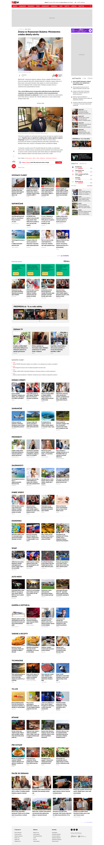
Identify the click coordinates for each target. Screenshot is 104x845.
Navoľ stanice (73, 185)
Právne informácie (18, 832)
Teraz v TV (74, 163)
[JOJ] (73, 170)
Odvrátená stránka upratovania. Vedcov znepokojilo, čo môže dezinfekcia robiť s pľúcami (61, 706)
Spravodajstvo (54, 832)
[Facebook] (72, 830)
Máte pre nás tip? (55, 841)
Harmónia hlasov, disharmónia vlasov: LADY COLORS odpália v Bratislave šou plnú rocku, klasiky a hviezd (62, 293)
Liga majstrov (58, 568)
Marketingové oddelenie (56, 839)
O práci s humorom (15, 626)
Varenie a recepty (20, 633)
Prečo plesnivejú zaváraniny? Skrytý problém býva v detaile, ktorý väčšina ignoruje (32, 761)
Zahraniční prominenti (31, 456)
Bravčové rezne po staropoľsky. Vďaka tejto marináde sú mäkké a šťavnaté (18, 650)
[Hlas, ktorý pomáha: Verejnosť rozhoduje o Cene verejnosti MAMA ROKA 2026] (33, 612)
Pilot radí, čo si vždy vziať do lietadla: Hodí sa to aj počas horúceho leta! (62, 480)
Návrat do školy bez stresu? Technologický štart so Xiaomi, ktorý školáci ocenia (61, 508)
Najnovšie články (18, 360)
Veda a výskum (44, 682)
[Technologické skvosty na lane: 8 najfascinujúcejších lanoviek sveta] (18, 473)
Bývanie (15, 717)
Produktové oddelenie (56, 834)
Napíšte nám (17, 839)
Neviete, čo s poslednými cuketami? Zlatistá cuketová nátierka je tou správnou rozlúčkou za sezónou (18, 761)
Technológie (17, 660)
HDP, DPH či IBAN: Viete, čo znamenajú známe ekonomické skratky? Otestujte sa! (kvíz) (18, 537)
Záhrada (42, 764)
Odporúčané (58, 682)
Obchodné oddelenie (56, 836)
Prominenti (31, 6)
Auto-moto (17, 577)
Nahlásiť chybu (21, 167)
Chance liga (43, 568)
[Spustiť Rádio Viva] (81, 29)
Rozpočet (42, 158)
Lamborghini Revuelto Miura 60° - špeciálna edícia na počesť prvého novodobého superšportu (62, 593)
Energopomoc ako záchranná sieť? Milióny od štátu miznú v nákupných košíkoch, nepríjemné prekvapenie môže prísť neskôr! (62, 537)
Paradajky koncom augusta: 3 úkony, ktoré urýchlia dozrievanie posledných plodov (47, 761)
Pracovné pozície (17, 261)
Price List (35, 839)
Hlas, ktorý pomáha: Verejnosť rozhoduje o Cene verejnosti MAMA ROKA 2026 (32, 621)
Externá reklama (36, 834)
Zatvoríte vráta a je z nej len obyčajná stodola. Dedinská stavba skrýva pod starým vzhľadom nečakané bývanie (62, 734)
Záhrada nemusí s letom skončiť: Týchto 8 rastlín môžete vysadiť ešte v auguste (47, 481)
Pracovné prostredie (44, 626)
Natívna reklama (36, 841)
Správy (33, 353)
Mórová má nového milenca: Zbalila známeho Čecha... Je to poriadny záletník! (47, 453)
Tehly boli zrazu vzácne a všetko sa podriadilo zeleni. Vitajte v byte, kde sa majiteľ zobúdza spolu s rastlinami (33, 734)
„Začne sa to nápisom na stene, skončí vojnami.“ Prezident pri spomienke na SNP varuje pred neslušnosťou (47, 706)
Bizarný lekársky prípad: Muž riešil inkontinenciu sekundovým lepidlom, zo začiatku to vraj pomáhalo (18, 705)
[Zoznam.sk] (74, 836)
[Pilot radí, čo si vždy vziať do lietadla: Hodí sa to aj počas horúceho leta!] (62, 473)
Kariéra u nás (17, 837)
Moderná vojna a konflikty (31, 680)
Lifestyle (73, 6)
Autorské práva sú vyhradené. (76, 833)
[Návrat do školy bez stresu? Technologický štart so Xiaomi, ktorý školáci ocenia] (62, 500)
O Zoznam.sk (18, 829)
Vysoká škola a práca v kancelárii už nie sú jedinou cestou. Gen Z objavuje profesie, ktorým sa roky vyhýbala (47, 622)
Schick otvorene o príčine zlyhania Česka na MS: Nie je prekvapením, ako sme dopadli (33, 564)
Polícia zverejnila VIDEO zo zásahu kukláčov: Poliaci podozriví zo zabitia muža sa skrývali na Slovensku (47, 397)
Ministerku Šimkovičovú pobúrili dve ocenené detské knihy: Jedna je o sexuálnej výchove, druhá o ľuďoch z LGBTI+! (33, 192)
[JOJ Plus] (73, 181)
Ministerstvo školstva (51, 158)
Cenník (34, 837)
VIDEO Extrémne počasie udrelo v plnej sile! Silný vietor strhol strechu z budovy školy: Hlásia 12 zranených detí (47, 192)
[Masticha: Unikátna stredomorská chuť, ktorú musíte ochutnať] (48, 641)
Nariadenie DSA (18, 841)
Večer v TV (83, 163)
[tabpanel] (81, 93)
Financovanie (28, 158)
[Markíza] (73, 167)
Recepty (13, 766)
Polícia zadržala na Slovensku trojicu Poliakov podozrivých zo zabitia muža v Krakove (40, 348)
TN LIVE (15, 689)
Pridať (59, 162)
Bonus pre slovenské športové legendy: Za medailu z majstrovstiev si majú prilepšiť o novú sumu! (33, 537)
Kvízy (60, 6)
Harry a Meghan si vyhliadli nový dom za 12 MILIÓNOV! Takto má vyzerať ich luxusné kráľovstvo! (62, 454)
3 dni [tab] (84, 78)
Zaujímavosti (45, 6)
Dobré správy (18, 492)
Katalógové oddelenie (56, 837)
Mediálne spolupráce (30, 625)
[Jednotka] (73, 174)
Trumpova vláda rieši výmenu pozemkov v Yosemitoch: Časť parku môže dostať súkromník (32, 424)
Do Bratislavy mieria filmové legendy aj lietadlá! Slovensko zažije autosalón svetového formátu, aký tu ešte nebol (47, 293)
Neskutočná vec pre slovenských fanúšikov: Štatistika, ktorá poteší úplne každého (17, 292)
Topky (26, 29)
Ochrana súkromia (18, 834)
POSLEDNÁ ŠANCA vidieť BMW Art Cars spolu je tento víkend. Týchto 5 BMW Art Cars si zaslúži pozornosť (18, 593)
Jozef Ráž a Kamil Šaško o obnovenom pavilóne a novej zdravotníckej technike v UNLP (58, 348)
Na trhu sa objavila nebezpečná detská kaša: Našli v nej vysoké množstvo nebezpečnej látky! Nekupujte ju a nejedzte (84, 206)
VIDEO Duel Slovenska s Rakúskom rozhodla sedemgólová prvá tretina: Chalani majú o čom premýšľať (18, 565)
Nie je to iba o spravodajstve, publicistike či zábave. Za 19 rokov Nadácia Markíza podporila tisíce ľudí (33, 706)
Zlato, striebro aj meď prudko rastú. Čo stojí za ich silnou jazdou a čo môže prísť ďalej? (47, 537)
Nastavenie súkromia (18, 836)
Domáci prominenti (15, 456)
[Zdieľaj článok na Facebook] (14, 156)
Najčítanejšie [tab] (76, 78)
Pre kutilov (17, 745)
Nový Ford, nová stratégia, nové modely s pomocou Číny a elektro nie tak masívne (33, 593)
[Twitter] (77, 830)
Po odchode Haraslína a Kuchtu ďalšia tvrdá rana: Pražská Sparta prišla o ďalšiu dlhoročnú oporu (47, 564)
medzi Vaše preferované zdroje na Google (35, 162)
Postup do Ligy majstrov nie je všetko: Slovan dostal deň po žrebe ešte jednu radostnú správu (62, 564)
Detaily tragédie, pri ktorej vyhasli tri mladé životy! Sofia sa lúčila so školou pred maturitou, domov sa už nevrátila (62, 192)
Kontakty (54, 829)
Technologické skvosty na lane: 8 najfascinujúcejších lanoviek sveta (29, 367)
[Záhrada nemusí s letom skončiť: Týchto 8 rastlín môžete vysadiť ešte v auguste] (48, 473)
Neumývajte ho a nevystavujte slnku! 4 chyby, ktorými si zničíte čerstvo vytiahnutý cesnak (62, 761)
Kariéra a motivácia (21, 605)
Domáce (15, 6)
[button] (56, 75)
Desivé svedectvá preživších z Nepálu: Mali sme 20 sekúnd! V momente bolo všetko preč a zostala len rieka (62, 425)
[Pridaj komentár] (14, 151)
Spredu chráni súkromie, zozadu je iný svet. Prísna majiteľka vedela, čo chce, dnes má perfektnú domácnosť (47, 734)
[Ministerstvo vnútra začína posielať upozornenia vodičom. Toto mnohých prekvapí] (48, 584)
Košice (57, 401)
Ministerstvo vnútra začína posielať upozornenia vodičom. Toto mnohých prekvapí (47, 593)
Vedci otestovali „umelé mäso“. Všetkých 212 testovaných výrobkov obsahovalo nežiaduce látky (47, 677)
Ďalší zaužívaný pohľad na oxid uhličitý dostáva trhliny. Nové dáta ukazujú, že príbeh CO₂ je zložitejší (18, 677)
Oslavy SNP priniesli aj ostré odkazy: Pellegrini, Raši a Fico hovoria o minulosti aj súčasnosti (33, 396)
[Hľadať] (90, 6)
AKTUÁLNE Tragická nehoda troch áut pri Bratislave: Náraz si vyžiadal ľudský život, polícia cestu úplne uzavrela (84, 213)
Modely (28, 596)
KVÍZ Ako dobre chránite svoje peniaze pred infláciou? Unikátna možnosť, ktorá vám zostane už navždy (33, 293)
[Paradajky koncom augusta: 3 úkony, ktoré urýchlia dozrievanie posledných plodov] (48, 752)
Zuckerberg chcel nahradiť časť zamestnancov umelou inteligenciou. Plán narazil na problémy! (61, 622)
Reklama (35, 829)
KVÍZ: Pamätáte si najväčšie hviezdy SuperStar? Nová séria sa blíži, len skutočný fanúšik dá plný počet (84, 158)
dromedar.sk (14, 485)
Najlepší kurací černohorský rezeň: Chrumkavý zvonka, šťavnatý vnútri (61, 650)
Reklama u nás (36, 832)
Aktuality (57, 626)
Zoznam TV (18, 329)
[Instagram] (74, 830)
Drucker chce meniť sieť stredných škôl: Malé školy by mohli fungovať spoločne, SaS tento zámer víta (18, 192)
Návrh (34, 158)
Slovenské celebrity (82, 154)
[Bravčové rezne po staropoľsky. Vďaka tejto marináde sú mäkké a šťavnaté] (18, 641)
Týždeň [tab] (89, 78)
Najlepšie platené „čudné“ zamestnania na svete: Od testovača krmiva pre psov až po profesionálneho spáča (18, 622)
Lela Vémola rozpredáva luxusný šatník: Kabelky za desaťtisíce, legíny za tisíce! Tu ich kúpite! (33, 453)
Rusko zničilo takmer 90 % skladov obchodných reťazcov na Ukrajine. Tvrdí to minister (33, 676)
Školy (38, 158)
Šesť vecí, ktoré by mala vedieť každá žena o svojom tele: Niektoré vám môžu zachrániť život (33, 481)
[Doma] (73, 178)
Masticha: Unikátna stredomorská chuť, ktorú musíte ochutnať (47, 649)
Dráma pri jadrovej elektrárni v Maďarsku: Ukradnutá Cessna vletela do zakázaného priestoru (35, 374)
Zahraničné (22, 6)
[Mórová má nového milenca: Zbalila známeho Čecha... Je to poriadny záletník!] (48, 444)
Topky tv (67, 6)
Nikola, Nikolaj (64, 2)
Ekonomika (54, 6)
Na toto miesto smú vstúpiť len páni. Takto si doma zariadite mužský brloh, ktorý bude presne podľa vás (18, 734)
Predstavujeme (58, 596)
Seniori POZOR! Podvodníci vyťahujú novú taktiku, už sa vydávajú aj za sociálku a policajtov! (35, 364)
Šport (38, 6)
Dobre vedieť (14, 296)
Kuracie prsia (58, 653)
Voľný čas (81, 6)
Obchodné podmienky (37, 836)
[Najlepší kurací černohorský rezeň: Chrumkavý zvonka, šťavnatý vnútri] (62, 641)
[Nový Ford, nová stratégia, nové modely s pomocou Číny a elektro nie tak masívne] (33, 584)
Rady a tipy (43, 652)
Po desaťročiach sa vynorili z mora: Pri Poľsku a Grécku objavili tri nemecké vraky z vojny (47, 424)
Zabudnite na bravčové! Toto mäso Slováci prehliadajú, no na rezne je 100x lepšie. (33, 650)
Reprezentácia (14, 569)
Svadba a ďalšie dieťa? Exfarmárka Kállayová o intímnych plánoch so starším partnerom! (20, 348)
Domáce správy (18, 380)
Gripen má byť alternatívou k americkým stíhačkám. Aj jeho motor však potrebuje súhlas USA (62, 677)
